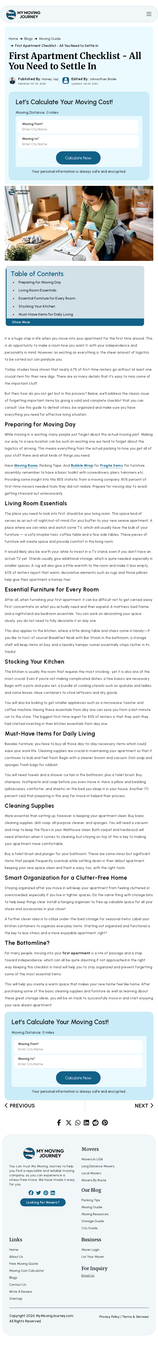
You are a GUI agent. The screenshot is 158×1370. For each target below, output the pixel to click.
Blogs (28, 39)
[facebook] (31, 1193)
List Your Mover (92, 1257)
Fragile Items (111, 465)
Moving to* (30, 139)
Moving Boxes (26, 465)
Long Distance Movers (97, 1166)
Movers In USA (92, 1159)
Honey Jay (50, 79)
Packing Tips (90, 1200)
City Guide (89, 1228)
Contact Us (17, 1285)
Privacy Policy (110, 1317)
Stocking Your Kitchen (37, 306)
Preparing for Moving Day (40, 282)
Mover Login (90, 1250)
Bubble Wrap (82, 465)
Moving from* (32, 124)
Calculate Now (78, 157)
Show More (21, 322)
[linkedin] (53, 1193)
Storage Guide (92, 1221)
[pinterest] (45, 1193)
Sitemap (15, 1299)
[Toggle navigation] (149, 14)
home (13, 1250)
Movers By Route (93, 1180)
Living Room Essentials (37, 290)
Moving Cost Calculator (26, 1271)
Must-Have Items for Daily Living (46, 314)
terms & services (135, 1317)
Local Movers (91, 1173)
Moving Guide (50, 39)
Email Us (87, 1275)
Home (13, 39)
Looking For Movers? (43, 1202)
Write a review (20, 1292)
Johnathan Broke (103, 79)
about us (16, 1257)
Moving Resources (94, 1214)
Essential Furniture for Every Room (47, 298)
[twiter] (38, 1193)
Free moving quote (23, 1264)
